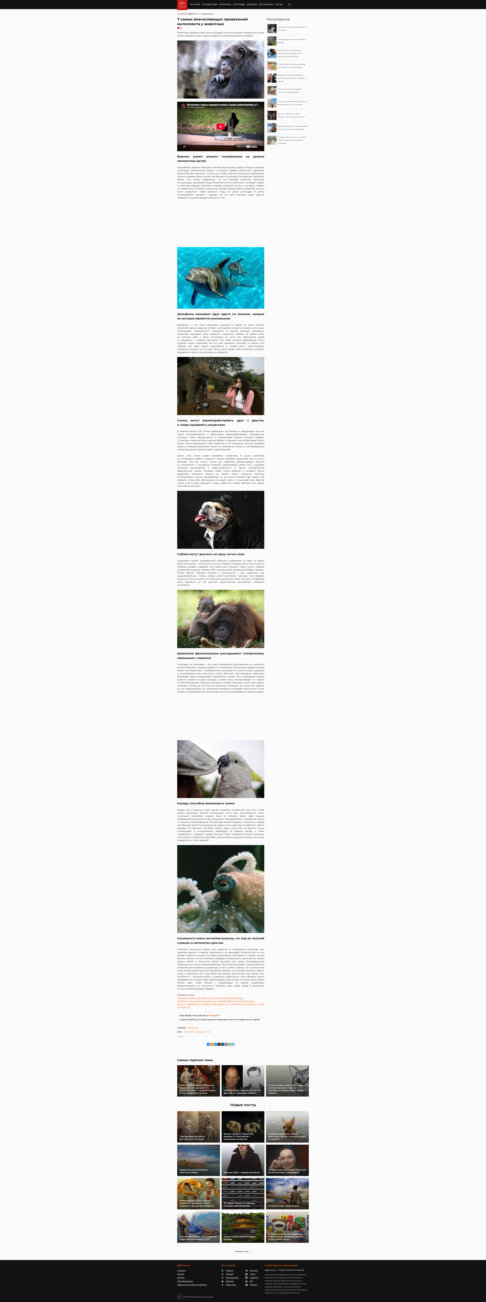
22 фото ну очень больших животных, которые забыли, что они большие (215, 1001)
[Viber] (226, 1044)
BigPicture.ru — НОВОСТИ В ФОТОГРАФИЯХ (284, 1270)
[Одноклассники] (211, 1044)
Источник (180, 1036)
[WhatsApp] (229, 1044)
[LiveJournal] (222, 1044)
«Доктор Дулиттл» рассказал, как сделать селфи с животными (210, 998)
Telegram (213, 1015)
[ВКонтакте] (208, 1044)
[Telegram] (233, 1044)
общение (201, 1032)
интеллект (189, 1032)
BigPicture (193, 14)
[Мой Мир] (215, 1044)
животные (206, 14)
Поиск (297, 4)
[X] (218, 1044)
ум (209, 1032)
